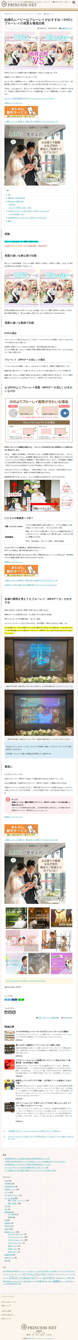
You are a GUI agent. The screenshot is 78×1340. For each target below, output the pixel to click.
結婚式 (7, 1229)
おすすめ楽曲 (52, 1271)
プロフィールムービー (16, 1240)
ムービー (49, 1277)
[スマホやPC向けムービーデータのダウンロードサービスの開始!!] (9, 1036)
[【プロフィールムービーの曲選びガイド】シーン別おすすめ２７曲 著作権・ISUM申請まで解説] (9, 1064)
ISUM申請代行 (10, 1186)
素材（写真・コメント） (17, 1200)
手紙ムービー (13, 1249)
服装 (46, 1281)
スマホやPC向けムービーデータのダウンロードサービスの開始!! (42, 1032)
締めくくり (63, 1281)
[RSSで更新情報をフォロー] (14, 1012)
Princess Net (67, 1018)
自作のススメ (9, 1258)
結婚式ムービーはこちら (13, 103)
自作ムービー (13, 1252)
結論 (9, 194)
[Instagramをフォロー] (6, 1012)
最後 (43, 1281)
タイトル (58, 1274)
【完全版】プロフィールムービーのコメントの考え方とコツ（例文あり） (34, 1131)
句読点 (16, 1281)
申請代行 (8, 1226)
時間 (37, 1281)
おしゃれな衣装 (37, 1271)
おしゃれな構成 (29, 1271)
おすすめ (44, 1271)
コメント (51, 1274)
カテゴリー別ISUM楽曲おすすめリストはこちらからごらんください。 (30, 98)
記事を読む (19, 1040)
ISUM (7, 1181)
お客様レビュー (10, 1189)
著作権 (8, 1284)
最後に (10, 221)
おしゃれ (22, 1271)
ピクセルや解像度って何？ (17, 214)
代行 (6, 1206)
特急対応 (8, 1223)
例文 (69, 1278)
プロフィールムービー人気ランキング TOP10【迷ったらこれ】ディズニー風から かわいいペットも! (41, 1138)
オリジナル (11, 1274)
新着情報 (8, 1212)
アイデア (59, 1271)
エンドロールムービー (16, 1234)
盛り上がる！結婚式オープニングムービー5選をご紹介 (38, 1045)
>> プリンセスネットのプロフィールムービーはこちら (26, 981)
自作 (67, 1281)
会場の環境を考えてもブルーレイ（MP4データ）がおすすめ (27, 218)
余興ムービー (13, 1246)
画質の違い (55, 1018)
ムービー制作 (9, 1198)
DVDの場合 (12, 204)
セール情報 (12, 1214)
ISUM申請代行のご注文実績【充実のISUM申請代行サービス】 (27, 1159)
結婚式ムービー (66, 28)
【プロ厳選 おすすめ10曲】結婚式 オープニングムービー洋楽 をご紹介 (30, 1170)
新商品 (10, 1217)
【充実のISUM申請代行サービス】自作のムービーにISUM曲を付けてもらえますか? (35, 1162)
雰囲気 (19, 1283)
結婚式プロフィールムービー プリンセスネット (41, 1338)
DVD (40, 1018)
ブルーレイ (46, 1018)
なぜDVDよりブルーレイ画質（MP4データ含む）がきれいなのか (28, 211)
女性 (22, 1281)
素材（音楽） (13, 1203)
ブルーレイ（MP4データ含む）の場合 (20, 207)
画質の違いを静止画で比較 (16, 198)
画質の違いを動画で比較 (15, 201)
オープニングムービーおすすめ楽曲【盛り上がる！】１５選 (26, 1167)
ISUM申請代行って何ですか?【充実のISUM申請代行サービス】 (28, 1164)
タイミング (65, 1274)
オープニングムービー (16, 1237)
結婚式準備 (9, 1255)
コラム (7, 1192)
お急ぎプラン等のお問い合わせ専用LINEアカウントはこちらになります (30, 585)
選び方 (15, 1284)
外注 (19, 1281)
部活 (6, 1261)
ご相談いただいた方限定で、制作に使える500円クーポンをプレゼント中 (31, 121)
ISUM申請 (8, 1183)
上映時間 (57, 1278)
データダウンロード (12, 1195)
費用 (11, 1284)
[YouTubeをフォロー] (10, 1012)
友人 (6, 1209)
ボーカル (40, 1278)
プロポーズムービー (15, 1243)
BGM (4, 1271)
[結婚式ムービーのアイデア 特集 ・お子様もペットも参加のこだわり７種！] (9, 1085)
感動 (25, 1281)
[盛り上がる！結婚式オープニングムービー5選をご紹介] (9, 1049)
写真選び (8, 1281)
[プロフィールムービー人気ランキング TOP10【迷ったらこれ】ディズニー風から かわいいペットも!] (9, 1107)
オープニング (18, 1274)
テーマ (70, 1274)
